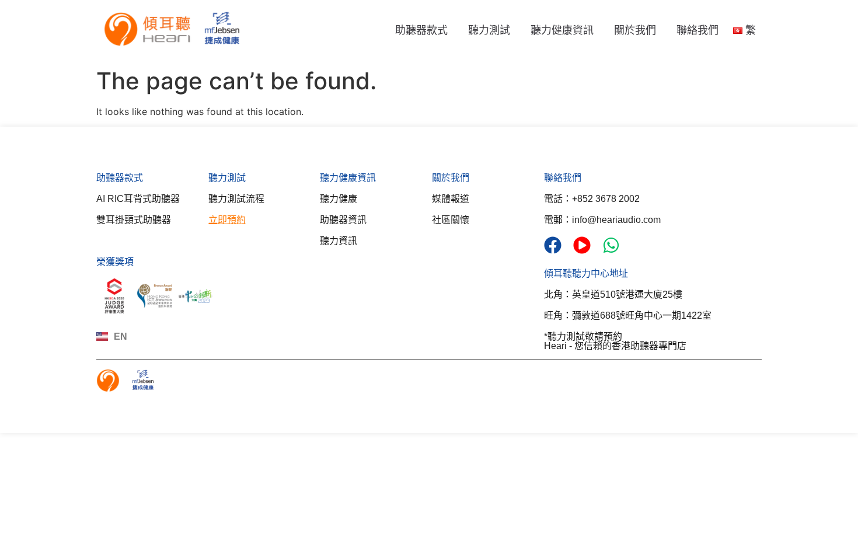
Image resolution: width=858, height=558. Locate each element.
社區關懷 (450, 220)
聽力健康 (338, 199)
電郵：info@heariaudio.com (602, 220)
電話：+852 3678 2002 (592, 199)
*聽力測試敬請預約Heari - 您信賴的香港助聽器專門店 (615, 341)
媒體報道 (450, 199)
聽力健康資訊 (562, 30)
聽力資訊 (338, 241)
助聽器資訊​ (343, 220)
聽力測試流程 (236, 199)
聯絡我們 (697, 30)
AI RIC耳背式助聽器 (138, 199)
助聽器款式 (421, 30)
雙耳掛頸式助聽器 (133, 220)
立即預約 (227, 220)
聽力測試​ (227, 178)
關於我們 (635, 30)
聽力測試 (489, 30)
